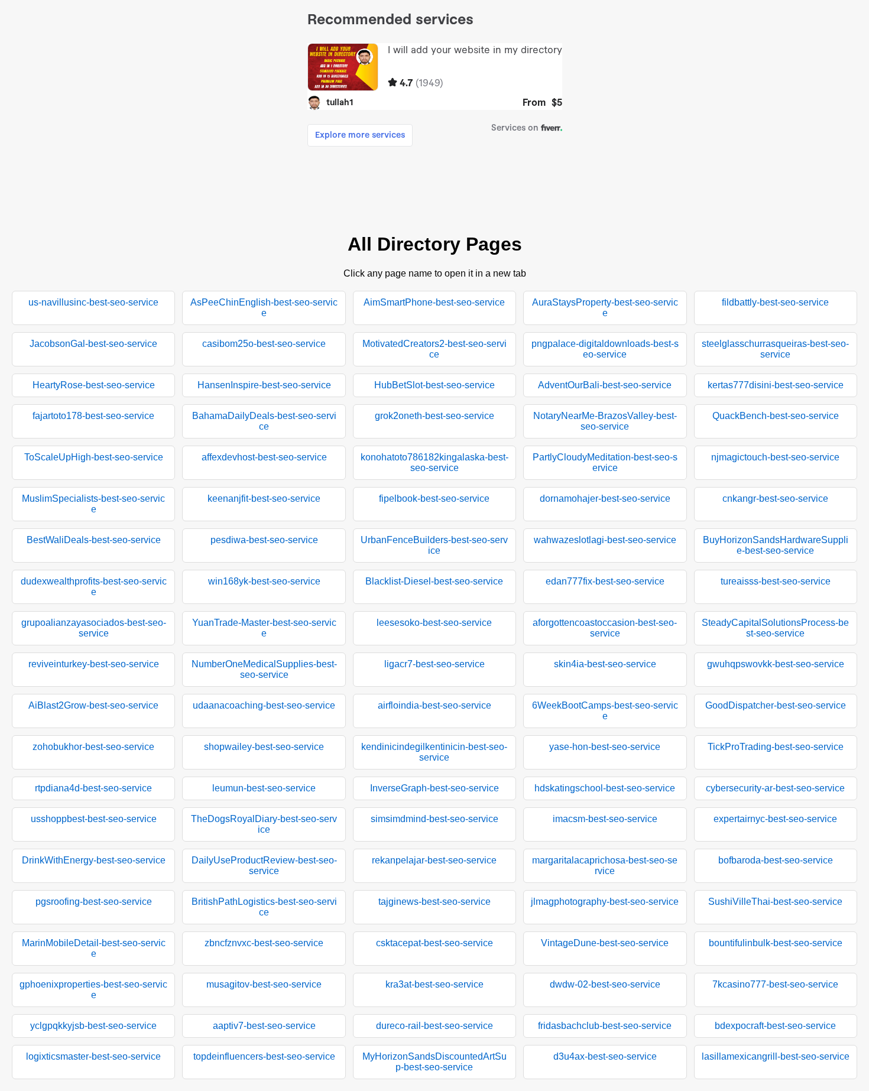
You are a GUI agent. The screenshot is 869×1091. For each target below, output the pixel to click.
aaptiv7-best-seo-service (264, 1026)
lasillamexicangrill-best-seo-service (775, 1056)
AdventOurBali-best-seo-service (605, 385)
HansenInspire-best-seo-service (264, 385)
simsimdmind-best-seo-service (434, 819)
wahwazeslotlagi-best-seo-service (605, 540)
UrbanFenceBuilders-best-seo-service (434, 545)
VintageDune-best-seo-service (605, 943)
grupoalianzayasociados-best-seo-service (93, 628)
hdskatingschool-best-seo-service (604, 788)
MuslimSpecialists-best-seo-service (93, 503)
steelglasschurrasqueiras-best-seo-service (775, 349)
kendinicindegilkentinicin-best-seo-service (434, 752)
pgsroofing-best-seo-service (93, 902)
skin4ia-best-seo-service (605, 664)
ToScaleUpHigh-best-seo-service (93, 457)
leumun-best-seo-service (264, 788)
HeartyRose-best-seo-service (94, 385)
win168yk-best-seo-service (264, 581)
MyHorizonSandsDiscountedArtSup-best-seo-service (434, 1061)
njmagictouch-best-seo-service (775, 457)
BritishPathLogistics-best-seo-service (264, 907)
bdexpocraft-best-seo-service (775, 1026)
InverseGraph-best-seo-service (434, 788)
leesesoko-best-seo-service (434, 623)
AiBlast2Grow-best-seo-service (93, 705)
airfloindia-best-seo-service (434, 705)
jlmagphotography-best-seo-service (605, 902)
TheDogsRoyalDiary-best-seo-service (264, 824)
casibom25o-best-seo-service (264, 344)
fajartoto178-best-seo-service (93, 416)
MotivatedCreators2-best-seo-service (434, 349)
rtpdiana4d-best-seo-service (93, 788)
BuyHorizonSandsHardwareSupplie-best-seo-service (775, 545)
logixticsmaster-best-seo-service (93, 1056)
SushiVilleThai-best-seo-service (775, 902)
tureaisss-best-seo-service (776, 581)
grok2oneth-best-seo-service (434, 416)
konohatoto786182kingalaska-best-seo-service (434, 462)
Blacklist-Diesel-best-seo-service (434, 581)
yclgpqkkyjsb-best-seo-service (93, 1026)
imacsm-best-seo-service (605, 819)
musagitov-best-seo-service (264, 984)
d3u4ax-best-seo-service (605, 1056)
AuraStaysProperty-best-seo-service (605, 307)
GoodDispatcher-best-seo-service (775, 705)
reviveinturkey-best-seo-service (93, 664)
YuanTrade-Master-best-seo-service (264, 628)
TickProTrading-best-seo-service (776, 747)
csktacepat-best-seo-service (434, 943)
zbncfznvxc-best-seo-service (264, 943)
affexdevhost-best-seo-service (264, 457)
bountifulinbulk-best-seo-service (775, 943)
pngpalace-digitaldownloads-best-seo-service (605, 349)
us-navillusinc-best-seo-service (93, 302)
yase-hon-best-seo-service (604, 747)
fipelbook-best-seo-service (434, 498)
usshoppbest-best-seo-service (94, 819)
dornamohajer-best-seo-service (605, 498)
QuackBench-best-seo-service (775, 416)
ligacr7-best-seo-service (434, 664)
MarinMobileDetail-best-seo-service (94, 948)
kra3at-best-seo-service (434, 984)
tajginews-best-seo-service (434, 902)
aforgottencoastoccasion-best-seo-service (605, 628)
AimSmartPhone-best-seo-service (434, 302)
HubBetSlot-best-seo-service (434, 385)
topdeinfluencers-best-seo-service (264, 1056)
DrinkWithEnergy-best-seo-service (94, 860)
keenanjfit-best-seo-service (263, 498)
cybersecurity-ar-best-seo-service (775, 788)
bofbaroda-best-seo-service (775, 860)
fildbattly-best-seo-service (775, 302)
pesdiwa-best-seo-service (264, 540)
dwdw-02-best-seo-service (605, 984)
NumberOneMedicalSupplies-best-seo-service (264, 669)
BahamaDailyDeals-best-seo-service (264, 421)
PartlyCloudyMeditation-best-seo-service (605, 462)
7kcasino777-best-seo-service (775, 984)
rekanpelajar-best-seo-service (434, 860)
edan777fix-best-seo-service (605, 581)
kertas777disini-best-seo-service (776, 385)
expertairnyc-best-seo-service (775, 819)
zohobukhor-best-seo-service (93, 747)
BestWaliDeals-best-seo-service (94, 540)
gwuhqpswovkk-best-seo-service (775, 664)
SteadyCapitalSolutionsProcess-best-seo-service (775, 628)
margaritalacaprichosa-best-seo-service (604, 865)
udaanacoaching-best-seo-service (264, 705)
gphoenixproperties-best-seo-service (93, 989)
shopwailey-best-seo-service (264, 747)
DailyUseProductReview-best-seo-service (264, 865)
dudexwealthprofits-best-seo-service (94, 586)
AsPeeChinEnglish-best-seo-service (264, 307)
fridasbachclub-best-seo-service (605, 1026)
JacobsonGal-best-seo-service (93, 344)
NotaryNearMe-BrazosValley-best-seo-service (605, 421)
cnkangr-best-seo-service (775, 498)
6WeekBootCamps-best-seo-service (605, 710)
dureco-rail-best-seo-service (434, 1026)
